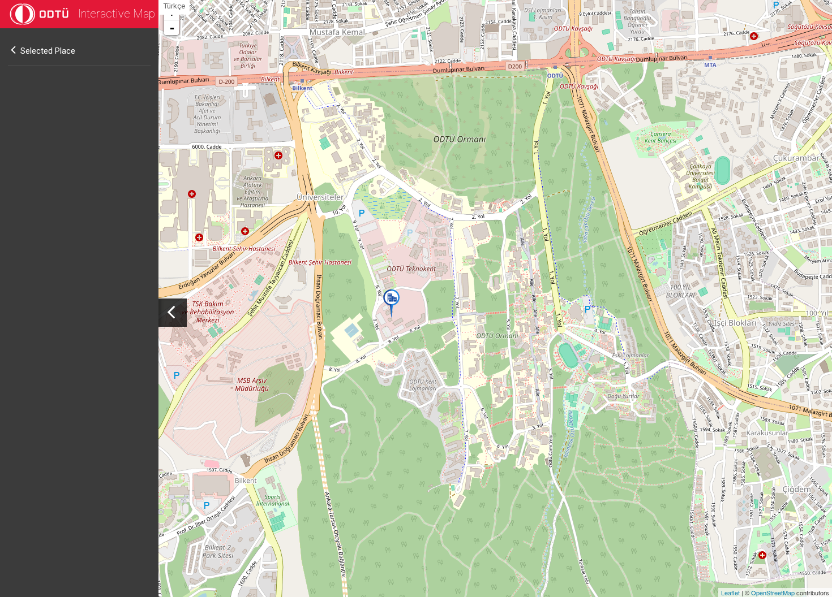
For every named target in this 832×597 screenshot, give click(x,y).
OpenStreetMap (773, 592)
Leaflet (730, 592)
